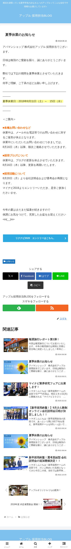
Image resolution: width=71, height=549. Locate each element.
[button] (35, 285)
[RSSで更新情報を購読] (52, 308)
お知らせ (10, 261)
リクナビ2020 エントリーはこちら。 (35, 238)
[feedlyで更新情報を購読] (19, 308)
